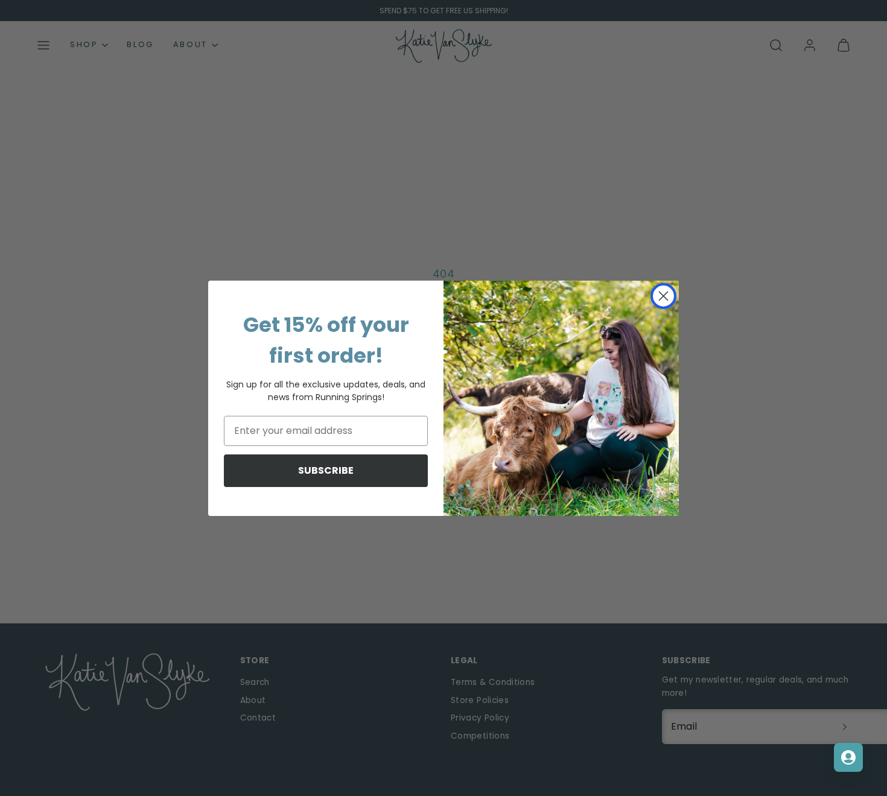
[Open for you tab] (848, 757)
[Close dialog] (663, 296)
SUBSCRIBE (326, 470)
